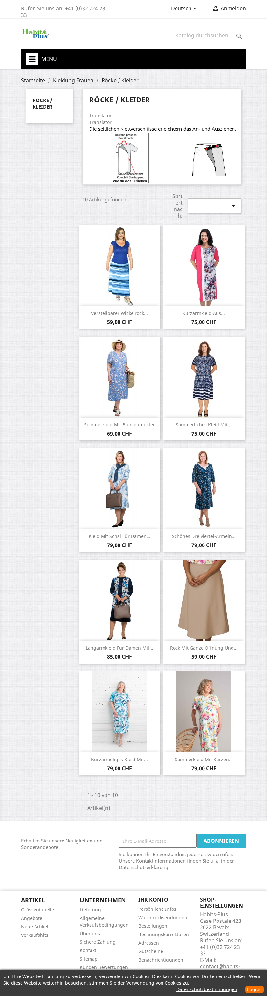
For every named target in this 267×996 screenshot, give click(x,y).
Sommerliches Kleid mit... (204, 425)
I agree (254, 989)
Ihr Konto (153, 899)
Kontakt (88, 950)
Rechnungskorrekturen (163, 934)
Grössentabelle (37, 910)
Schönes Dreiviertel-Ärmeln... (204, 536)
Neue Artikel (34, 926)
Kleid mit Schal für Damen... (119, 536)
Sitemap (89, 959)
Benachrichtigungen (160, 960)
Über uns (90, 933)
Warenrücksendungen (162, 917)
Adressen (148, 943)
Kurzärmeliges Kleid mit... (119, 759)
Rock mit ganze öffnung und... (204, 648)
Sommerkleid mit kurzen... (204, 759)
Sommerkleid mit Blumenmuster (119, 425)
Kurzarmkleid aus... (203, 313)
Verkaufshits (34, 935)
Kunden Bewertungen (104, 967)
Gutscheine (150, 951)
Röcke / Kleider (42, 103)
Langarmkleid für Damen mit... (119, 648)
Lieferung (90, 910)
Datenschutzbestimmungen (206, 989)
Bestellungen (152, 926)
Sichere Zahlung (98, 942)
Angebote (31, 918)
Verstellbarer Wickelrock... (119, 313)
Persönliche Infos (157, 909)
